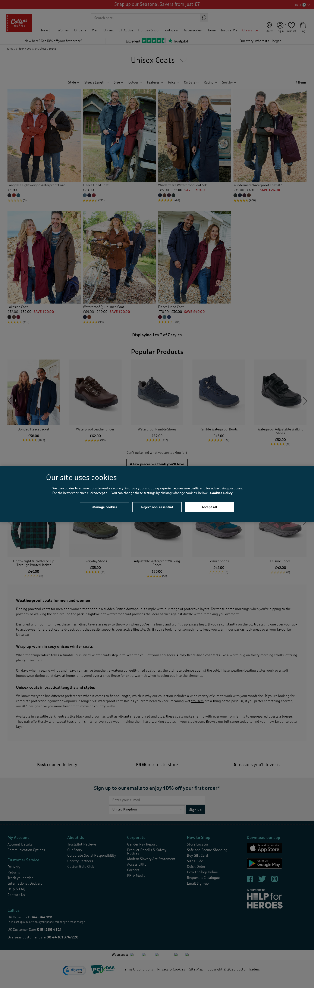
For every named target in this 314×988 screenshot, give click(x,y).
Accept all (209, 507)
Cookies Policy (221, 493)
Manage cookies (104, 507)
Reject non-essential (157, 507)
